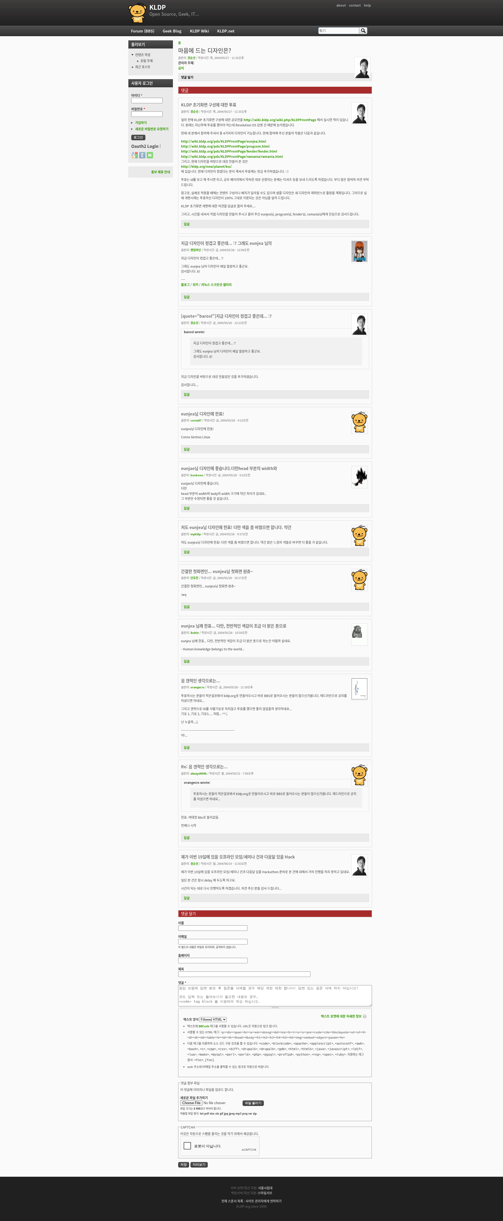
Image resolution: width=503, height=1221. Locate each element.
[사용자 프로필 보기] (362, 76)
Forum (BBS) (142, 31)
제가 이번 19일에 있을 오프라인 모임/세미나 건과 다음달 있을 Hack (238, 857)
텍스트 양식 (191, 1019)
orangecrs (197, 687)
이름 (181, 923)
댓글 (182, 982)
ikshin (194, 632)
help (367, 5)
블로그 (185, 284)
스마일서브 (265, 1193)
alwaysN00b (198, 773)
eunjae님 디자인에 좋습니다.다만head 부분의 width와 (229, 468)
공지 (181, 68)
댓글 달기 (187, 77)
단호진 (194, 578)
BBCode (204, 1026)
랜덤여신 (195, 250)
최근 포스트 (142, 66)
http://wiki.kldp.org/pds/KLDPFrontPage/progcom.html (225, 146)
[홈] (137, 13)
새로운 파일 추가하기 (194, 1097)
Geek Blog (172, 31)
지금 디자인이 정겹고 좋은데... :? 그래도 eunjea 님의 (226, 243)
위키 (195, 284)
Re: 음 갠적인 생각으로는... (204, 766)
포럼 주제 (146, 60)
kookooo (196, 475)
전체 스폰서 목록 (232, 1201)
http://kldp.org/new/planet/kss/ (206, 166)
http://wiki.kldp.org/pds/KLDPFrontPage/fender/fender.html (229, 151)
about (341, 5)
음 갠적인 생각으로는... (200, 680)
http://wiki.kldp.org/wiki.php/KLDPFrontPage (280, 119)
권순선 (191, 58)
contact (355, 5)
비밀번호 (138, 109)
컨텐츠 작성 (142, 54)
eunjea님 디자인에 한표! (202, 414)
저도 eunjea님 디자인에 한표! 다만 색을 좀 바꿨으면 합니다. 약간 (236, 527)
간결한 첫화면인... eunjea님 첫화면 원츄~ (217, 571)
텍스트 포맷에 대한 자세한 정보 (341, 1016)
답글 (187, 224)
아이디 (136, 95)
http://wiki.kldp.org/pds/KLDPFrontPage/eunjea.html (223, 141)
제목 (181, 969)
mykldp (195, 534)
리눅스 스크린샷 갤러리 (216, 284)
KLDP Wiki (199, 31)
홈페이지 (184, 955)
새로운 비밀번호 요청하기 (151, 129)
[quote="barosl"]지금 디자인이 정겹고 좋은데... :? (226, 316)
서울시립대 (265, 1188)
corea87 (195, 420)
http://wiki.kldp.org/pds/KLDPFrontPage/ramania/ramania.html (232, 156)
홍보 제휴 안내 (160, 172)
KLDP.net (225, 31)
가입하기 (141, 122)
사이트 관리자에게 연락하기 (263, 1201)
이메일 (182, 936)
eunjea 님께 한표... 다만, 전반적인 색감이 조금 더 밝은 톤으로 (233, 626)
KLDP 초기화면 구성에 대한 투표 (208, 104)
